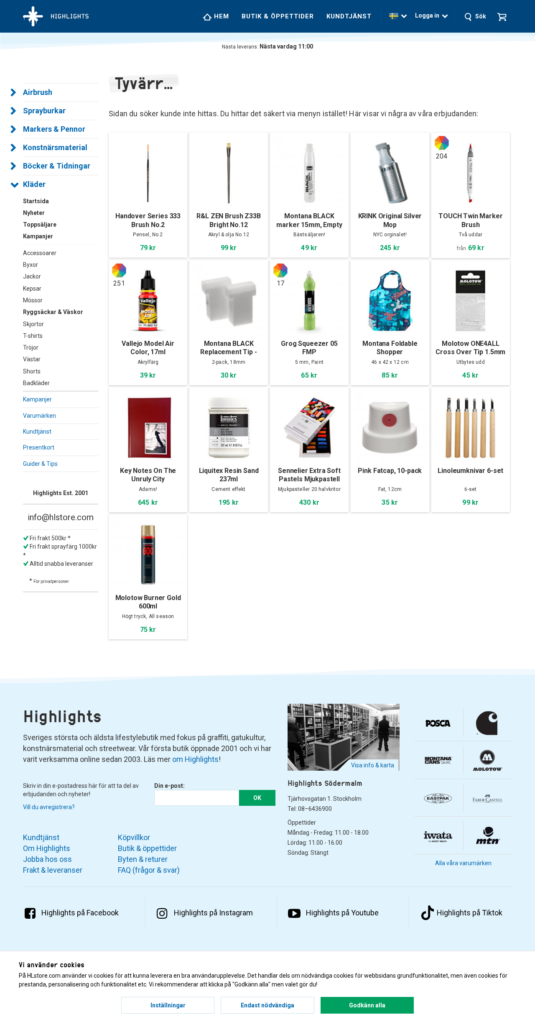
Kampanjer (37, 399)
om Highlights (195, 759)
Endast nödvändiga (267, 1005)
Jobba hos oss (47, 859)
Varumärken (39, 415)
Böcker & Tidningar (56, 165)
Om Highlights (46, 848)
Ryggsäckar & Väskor (53, 312)
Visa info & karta (372, 765)
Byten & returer (143, 859)
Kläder (34, 184)
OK (257, 798)
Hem (220, 16)
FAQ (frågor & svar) (149, 870)
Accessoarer (39, 253)
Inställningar (168, 1005)
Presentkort (38, 447)
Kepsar (32, 288)
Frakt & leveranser (52, 870)
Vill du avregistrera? (49, 807)
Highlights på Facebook (80, 912)
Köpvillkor (134, 837)
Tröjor (30, 347)
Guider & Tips (40, 463)
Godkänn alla (367, 1005)
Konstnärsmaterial (55, 147)
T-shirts (33, 335)
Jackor (32, 276)
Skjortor (33, 324)
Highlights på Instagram (213, 912)
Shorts (32, 371)
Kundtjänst (349, 16)
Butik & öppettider (278, 16)
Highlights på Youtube (342, 912)
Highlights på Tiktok (469, 912)
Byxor (30, 264)
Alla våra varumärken (463, 863)
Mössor (33, 300)
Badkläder (36, 383)
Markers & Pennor (54, 129)
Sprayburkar (44, 110)
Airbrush (37, 92)
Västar (32, 359)
